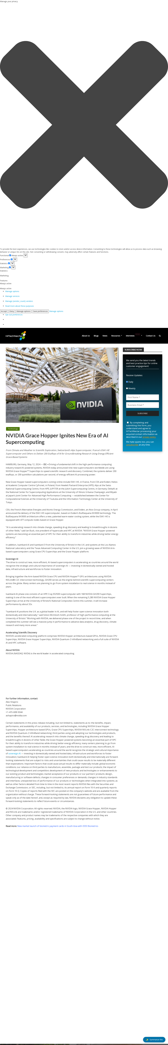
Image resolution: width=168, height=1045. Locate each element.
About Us (86, 335)
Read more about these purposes (19, 306)
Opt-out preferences (14, 314)
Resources (115, 335)
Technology (13, 429)
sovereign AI (14, 753)
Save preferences (40, 311)
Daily (130, 381)
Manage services (12, 296)
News (105, 335)
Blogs (96, 335)
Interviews (133, 335)
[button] (84, 125)
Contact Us (150, 335)
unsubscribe (132, 444)
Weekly (131, 388)
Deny (11, 311)
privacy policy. (149, 437)
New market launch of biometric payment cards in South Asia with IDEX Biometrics (57, 826)
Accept (4, 311)
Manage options (12, 291)
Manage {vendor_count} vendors (19, 301)
